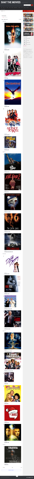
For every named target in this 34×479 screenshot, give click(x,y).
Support (12, 7)
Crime (27, 51)
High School (29, 52)
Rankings (25, 7)
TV (5, 7)
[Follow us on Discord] (32, 477)
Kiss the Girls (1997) (6, 49)
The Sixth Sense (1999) (7, 231)
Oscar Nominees (25, 54)
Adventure (30, 49)
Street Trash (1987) (6, 149)
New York (31, 53)
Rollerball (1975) (6, 464)
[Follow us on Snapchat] (31, 477)
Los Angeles (26, 53)
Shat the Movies (10, 2)
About (7, 7)
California (24, 50)
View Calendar (24, 45)
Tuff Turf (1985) (27, 40)
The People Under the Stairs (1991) (8, 251)
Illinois (23, 53)
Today (12, 467)
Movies (4, 7)
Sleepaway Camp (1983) (7, 211)
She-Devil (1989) (6, 403)
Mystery (29, 53)
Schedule (19, 7)
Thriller (31, 56)
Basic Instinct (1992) (6, 293)
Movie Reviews (15, 7)
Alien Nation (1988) (6, 442)
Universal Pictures (25, 57)
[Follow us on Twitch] (27, 477)
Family (32, 51)
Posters (22, 7)
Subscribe (27, 7)
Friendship (27, 52)
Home (1, 7)
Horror (31, 52)
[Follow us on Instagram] (30, 477)
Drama (30, 51)
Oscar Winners (28, 54)
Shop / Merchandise (3, 9)
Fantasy (24, 52)
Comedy (24, 51)
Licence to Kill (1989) (6, 134)
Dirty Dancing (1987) (6, 273)
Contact (10, 7)
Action (27, 49)
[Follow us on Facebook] (28, 477)
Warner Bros (30, 57)
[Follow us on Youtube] (29, 477)
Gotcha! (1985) (6, 383)
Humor (32, 52)
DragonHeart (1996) (6, 106)
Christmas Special (6, 422)
